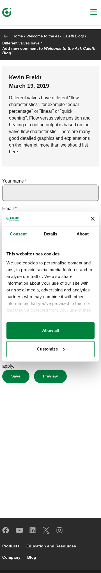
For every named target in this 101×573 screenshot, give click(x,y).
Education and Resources (51, 546)
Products (11, 546)
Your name (13, 181)
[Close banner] (93, 219)
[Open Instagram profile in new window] (59, 530)
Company (11, 557)
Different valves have (21, 43)
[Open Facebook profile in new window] (6, 530)
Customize (47, 349)
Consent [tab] (18, 234)
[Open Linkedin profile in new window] (32, 530)
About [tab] (83, 234)
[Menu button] (94, 12)
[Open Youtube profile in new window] (19, 530)
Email (8, 208)
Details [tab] (51, 234)
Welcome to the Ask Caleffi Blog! (55, 36)
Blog (31, 557)
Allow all (50, 330)
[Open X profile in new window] (46, 530)
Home (17, 36)
